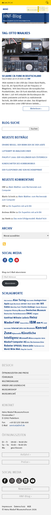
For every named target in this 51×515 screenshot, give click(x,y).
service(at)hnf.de (17, 425)
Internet (15, 328)
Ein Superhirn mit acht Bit (20, 206)
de (3, 2)
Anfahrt (24, 454)
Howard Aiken (24, 323)
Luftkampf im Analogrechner (16, 151)
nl (12, 2)
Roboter (8, 345)
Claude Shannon (41, 307)
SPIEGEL (18, 345)
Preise (25, 462)
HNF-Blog (24, 496)
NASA (43, 338)
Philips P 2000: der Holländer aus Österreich (24, 157)
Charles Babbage (28, 307)
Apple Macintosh (15, 304)
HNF (28, 78)
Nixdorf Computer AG (15, 341)
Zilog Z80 (24, 349)
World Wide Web (12, 349)
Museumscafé (9, 393)
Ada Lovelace (8, 300)
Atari (29, 304)
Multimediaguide (10, 381)
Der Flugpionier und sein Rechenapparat (22, 169)
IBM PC (40, 322)
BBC (38, 303)
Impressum (7, 506)
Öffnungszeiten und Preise (15, 372)
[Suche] (47, 2)
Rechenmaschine (37, 342)
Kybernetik (16, 333)
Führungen (7, 377)
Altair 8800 (29, 300)
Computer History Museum (14, 310)
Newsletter (24, 489)
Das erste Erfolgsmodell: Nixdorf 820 (30, 218)
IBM (32, 322)
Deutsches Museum (36, 310)
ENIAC (29, 313)
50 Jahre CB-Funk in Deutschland (21, 76)
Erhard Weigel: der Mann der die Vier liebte (23, 144)
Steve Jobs (28, 345)
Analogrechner (40, 300)
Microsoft (23, 338)
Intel (45, 323)
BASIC (34, 304)
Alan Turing (19, 300)
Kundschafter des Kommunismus (18, 163)
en (6, 2)
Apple (6, 303)
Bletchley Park (15, 307)
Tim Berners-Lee (39, 346)
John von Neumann (27, 328)
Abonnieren (10, 283)
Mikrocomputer (35, 338)
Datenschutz (19, 506)
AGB (29, 506)
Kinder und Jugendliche (13, 385)
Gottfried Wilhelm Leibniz (16, 317)
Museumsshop (9, 389)
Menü (5, 9)
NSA (28, 342)
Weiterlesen (35, 108)
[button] (5, 260)
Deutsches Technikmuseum (15, 313)
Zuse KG (29, 349)
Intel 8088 (7, 328)
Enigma (35, 314)
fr (9, 2)
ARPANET (24, 304)
